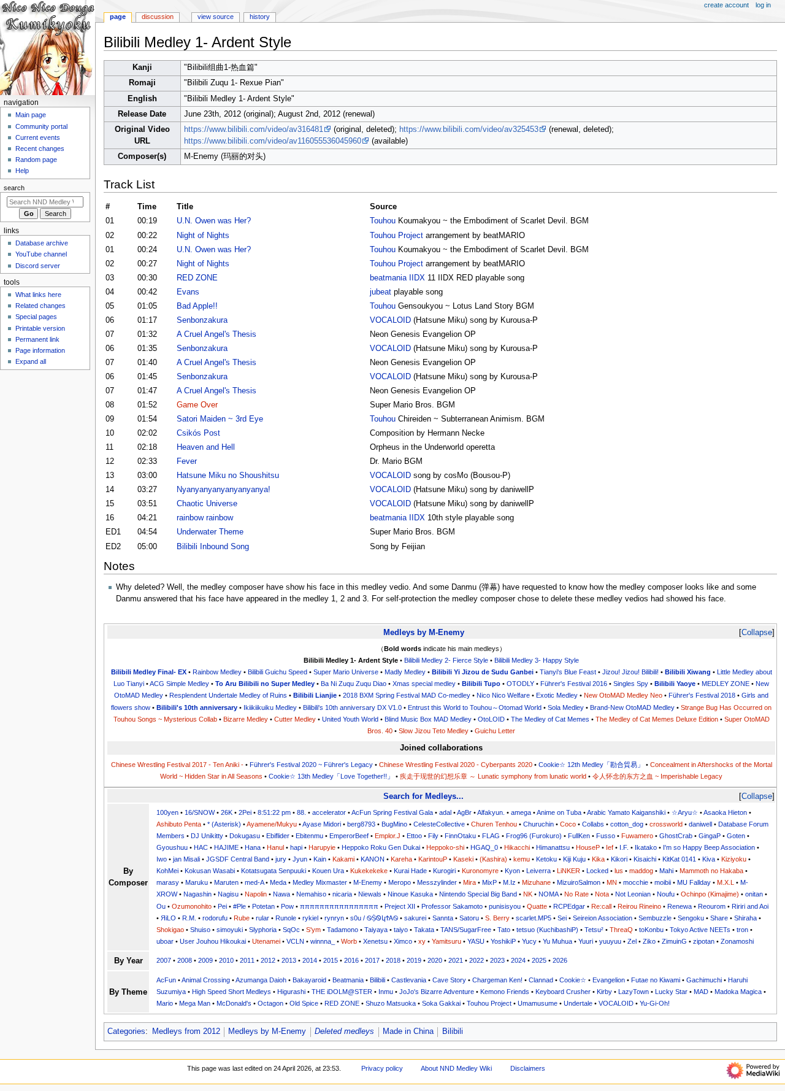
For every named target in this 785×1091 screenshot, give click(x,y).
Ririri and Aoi (750, 906)
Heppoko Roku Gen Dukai (381, 847)
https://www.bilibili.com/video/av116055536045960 (272, 141)
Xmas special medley (424, 683)
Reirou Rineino (639, 906)
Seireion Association (602, 918)
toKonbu (651, 929)
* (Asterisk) (224, 824)
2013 (288, 960)
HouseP (588, 847)
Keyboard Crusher (563, 991)
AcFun (166, 980)
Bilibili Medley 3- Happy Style (536, 660)
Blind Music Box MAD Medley (428, 719)
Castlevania (408, 980)
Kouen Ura (328, 870)
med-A (254, 882)
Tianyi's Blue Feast (568, 672)
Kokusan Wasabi (210, 870)
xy (422, 941)
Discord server (37, 265)
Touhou (383, 221)
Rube (242, 918)
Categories (126, 1031)
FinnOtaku (460, 835)
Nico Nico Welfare (503, 695)
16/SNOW (200, 812)
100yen (167, 812)
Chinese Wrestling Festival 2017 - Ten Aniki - (177, 764)
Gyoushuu (172, 847)
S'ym (313, 929)
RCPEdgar (569, 906)
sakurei (415, 918)
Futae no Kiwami (655, 980)
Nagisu (228, 894)
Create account (726, 5)
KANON (373, 859)
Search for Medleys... (423, 796)
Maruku (196, 882)
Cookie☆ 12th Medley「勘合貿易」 (591, 764)
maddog (641, 870)
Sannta (442, 918)
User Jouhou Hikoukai (213, 941)
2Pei (245, 812)
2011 (247, 960)
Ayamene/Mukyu (272, 824)
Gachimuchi (704, 980)
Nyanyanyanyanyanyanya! (223, 489)
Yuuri (585, 941)
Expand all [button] (30, 361)
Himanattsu (553, 847)
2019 (414, 960)
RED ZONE (197, 278)
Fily (433, 835)
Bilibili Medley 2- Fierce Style (446, 660)
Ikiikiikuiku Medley (270, 707)
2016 (351, 960)
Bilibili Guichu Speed (277, 672)
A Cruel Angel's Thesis (216, 334)
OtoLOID (491, 719)
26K (226, 812)
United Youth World (350, 719)
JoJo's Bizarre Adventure (436, 991)
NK (527, 894)
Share (719, 918)
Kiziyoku (733, 859)
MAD (701, 991)
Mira (469, 882)
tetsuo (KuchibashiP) (547, 929)
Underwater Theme (210, 532)
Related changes (40, 305)
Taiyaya (376, 929)
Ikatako (646, 847)
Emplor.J (387, 835)
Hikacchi (517, 847)
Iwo (161, 859)
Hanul (275, 847)
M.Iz (509, 882)
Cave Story (449, 980)
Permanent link (37, 339)
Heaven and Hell (206, 447)
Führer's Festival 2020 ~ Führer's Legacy (311, 764)
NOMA (548, 894)
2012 (268, 960)
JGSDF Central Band (237, 859)
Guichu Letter (495, 730)
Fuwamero (637, 835)
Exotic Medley (557, 695)
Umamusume (537, 1003)
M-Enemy (367, 882)
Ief (609, 847)
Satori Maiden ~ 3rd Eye (220, 419)
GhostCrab (675, 835)
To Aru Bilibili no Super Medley (265, 683)
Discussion (158, 16)
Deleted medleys (344, 1031)
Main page (30, 114)
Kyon (512, 870)
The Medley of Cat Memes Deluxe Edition (656, 719)
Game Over (197, 405)
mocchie (635, 882)
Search (14, 187)
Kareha (401, 859)
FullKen (579, 835)
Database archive (41, 243)
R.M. (189, 918)
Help (22, 170)
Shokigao (170, 929)
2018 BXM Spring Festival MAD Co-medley (406, 695)
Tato (503, 929)
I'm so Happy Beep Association (709, 847)
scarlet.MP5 (533, 918)
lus (619, 870)
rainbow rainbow (205, 518)
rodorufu (215, 918)
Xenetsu (375, 941)
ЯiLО (168, 918)
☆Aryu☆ (685, 812)
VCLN (295, 941)
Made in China (408, 1031)
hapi (296, 847)
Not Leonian (633, 894)
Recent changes (39, 148)
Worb (349, 941)
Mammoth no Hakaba (711, 870)
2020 (434, 960)
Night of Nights (203, 235)
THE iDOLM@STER (342, 991)
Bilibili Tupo (481, 683)
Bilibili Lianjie (315, 695)
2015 (330, 960)
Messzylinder (437, 882)
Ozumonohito (192, 906)
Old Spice (303, 1003)
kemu (521, 859)
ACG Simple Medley (179, 683)
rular (262, 918)
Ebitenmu (309, 835)
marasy (167, 882)
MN (612, 882)
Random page (36, 159)
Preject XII (400, 906)
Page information (40, 350)
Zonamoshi (737, 941)
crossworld (666, 824)
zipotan (703, 941)
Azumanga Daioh (261, 980)
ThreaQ (621, 929)
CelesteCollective (439, 824)
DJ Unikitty (207, 835)
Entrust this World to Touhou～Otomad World (475, 707)
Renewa (679, 906)
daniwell (700, 824)
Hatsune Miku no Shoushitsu (228, 475)
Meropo (399, 882)
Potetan (263, 906)
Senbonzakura (202, 320)
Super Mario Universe (345, 672)
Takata (424, 929)
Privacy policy (382, 1068)
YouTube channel (41, 254)
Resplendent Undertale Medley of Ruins (228, 695)
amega (521, 812)
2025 (539, 960)
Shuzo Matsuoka (391, 1003)
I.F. (624, 847)
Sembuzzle (655, 918)
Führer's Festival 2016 (573, 683)
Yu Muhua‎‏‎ (557, 941)
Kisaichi (645, 859)
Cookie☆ (572, 980)
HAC (201, 847)
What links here (38, 294)
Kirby (604, 991)
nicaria (342, 894)
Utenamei (266, 941)
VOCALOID (390, 320)
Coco (568, 824)
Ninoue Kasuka (410, 894)
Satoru (469, 918)
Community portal (41, 126)
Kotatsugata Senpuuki (273, 870)
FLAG (491, 835)
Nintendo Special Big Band (478, 894)
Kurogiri (444, 870)
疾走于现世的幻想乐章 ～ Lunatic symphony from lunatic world (493, 776)
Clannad (541, 980)
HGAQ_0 (484, 847)
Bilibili (377, 980)
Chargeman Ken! (497, 980)
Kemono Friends (504, 991)
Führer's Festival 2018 (701, 695)
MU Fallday (694, 882)
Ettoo (414, 835)
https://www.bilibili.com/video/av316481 (253, 129)
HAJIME (226, 847)
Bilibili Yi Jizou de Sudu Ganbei (483, 672)
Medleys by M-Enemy (423, 632)
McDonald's (233, 1003)
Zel (632, 941)
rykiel (310, 918)
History (260, 16)
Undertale (578, 1003)
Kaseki (463, 859)
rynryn (334, 918)
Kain (319, 859)
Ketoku (546, 859)
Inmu (385, 991)
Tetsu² (593, 929)
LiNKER (568, 870)
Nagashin (197, 894)
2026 (560, 960)
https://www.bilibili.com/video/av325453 (468, 129)
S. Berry (497, 918)
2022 (476, 960)
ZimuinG (674, 941)
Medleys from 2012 (186, 1031)
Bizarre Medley (245, 719)
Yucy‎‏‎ (529, 941)
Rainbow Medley (217, 672)
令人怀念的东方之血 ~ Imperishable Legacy (657, 776)
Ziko (649, 941)
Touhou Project (396, 235)
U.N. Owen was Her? (214, 221)
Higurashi (291, 991)
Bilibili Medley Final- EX (148, 672)
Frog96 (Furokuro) (534, 835)
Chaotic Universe (207, 503)
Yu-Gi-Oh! (655, 1003)
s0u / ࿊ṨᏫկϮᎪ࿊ (374, 918)
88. (301, 812)
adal (445, 812)
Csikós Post (198, 433)
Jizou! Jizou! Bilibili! (630, 672)
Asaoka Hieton (725, 812)
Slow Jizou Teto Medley (434, 730)
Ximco (403, 941)
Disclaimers (527, 1068)
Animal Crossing (206, 980)
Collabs (593, 824)
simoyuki (229, 929)
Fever (187, 461)
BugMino (394, 824)
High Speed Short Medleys (231, 991)
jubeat (380, 292)
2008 (184, 960)
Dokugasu (244, 835)
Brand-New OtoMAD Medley (632, 707)
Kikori (619, 859)
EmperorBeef (349, 835)
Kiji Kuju (574, 859)
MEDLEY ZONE (725, 683)
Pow (287, 906)
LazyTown (633, 991)
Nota (602, 894)
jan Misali (186, 859)
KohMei (167, 870)
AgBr (464, 812)
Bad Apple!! (197, 306)
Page (118, 16)
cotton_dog (626, 824)
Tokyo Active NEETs (700, 929)
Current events (37, 137)
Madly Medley (405, 672)
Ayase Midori (321, 824)
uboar (165, 941)
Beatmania (348, 980)
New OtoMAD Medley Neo (623, 695)
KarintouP (432, 859)
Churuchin (538, 824)
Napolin (256, 894)
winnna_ (322, 941)
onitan (754, 894)
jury (280, 859)
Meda (278, 882)
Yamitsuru (446, 941)
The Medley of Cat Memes (550, 719)
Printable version (40, 328)
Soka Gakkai (441, 1003)
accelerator (329, 812)
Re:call (601, 906)
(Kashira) (493, 859)
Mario (164, 1003)
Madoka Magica (738, 991)
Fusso (605, 835)
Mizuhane (536, 882)
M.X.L (725, 882)
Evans (188, 292)
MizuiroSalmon (578, 882)
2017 (372, 960)
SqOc (291, 929)
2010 (226, 960)
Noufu (666, 894)
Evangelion (608, 980)
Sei (562, 918)
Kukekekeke (369, 870)
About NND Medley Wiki (456, 1068)
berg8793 (361, 824)
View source (215, 16)
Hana (253, 847)
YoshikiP (503, 941)
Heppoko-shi (445, 847)
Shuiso (200, 929)
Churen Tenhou (494, 824)
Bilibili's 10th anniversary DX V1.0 (352, 707)
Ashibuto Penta (178, 824)
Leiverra (538, 870)
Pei (222, 906)
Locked (597, 870)
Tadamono (342, 929)
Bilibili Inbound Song (213, 546)
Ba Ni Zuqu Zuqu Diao (353, 683)
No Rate (576, 894)
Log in (763, 5)
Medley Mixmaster (320, 882)
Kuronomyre (480, 870)
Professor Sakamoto (452, 906)
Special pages (36, 316)
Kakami (343, 859)
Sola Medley (566, 707)
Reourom (712, 906)
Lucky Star (671, 991)
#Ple (239, 906)
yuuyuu (610, 941)
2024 (518, 960)
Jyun (300, 859)
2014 (309, 960)
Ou (161, 906)
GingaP (710, 835)
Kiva (708, 859)
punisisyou (505, 906)
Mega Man (194, 1003)
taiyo (401, 929)
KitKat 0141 (679, 859)
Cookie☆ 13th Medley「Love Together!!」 (331, 776)
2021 (455, 960)
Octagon (270, 1003)
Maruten (226, 882)
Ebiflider (277, 835)
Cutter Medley (295, 719)
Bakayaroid (309, 980)
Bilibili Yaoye (674, 683)
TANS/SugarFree (465, 929)
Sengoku (691, 918)
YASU (475, 941)
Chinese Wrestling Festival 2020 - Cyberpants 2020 (455, 764)
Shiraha (745, 918)
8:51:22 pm (274, 812)
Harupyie (321, 847)
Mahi (666, 870)
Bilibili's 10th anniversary (196, 707)
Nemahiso (311, 894)
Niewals (369, 894)
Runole (285, 918)
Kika (598, 859)
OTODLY (520, 683)
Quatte (537, 906)
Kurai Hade (410, 870)
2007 (163, 960)
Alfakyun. (491, 812)
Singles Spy (630, 683)
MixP (489, 882)
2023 (497, 960)
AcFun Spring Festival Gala (392, 812)
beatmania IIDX (397, 278)
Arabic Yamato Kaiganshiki (626, 812)
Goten (736, 835)
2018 (393, 960)
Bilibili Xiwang (688, 672)
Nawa (281, 894)
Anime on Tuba (559, 812)
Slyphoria (263, 929)
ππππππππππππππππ (339, 906)
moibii (662, 882)
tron (742, 929)
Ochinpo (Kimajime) (710, 894)
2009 (205, 960)
